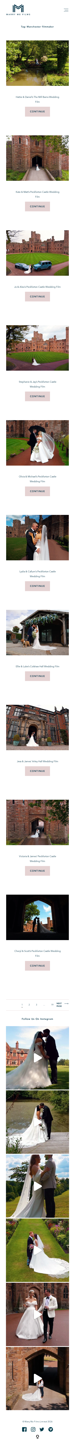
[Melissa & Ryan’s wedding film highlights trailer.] (37, 1058)
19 (52, 1005)
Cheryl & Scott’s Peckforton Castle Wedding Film (37, 953)
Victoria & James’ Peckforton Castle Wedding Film (37, 859)
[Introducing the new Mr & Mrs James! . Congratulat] (37, 1378)
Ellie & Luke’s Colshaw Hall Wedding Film (37, 667)
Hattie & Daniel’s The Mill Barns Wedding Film (37, 99)
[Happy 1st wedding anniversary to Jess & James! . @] (37, 1250)
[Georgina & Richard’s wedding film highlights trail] (37, 1186)
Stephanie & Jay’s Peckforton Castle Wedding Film (37, 384)
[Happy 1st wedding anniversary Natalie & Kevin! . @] (37, 1122)
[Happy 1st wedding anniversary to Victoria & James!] (37, 1314)
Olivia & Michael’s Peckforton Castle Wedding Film (37, 479)
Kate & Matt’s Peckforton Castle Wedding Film (37, 194)
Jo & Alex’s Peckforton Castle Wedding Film (37, 287)
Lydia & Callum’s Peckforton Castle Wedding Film (37, 574)
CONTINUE (37, 111)
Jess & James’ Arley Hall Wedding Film (37, 761)
